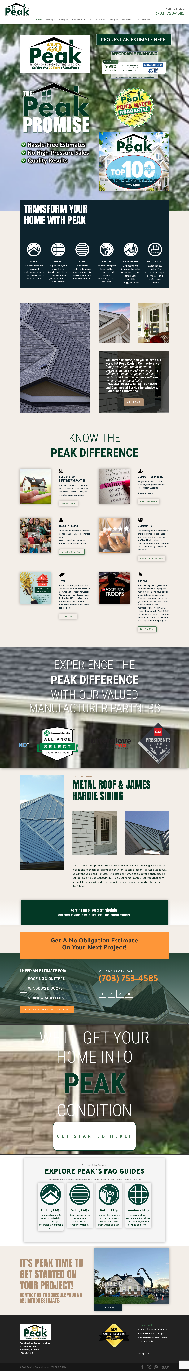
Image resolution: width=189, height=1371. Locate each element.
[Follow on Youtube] (129, 994)
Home (39, 20)
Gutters (98, 20)
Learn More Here (148, 501)
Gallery (112, 20)
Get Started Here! (94, 1136)
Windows (58, 261)
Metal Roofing (155, 261)
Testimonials (143, 20)
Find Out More (69, 503)
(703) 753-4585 (170, 13)
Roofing (49, 20)
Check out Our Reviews (151, 558)
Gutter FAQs (109, 1210)
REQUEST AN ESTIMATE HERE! (134, 39)
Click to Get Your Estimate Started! (47, 1010)
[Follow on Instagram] (120, 994)
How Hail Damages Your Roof (153, 1329)
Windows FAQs (138, 1210)
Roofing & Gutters (46, 979)
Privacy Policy (144, 1353)
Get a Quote (108, 1307)
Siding (62, 20)
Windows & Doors (80, 20)
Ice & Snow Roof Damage (152, 1333)
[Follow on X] (111, 994)
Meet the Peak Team (72, 551)
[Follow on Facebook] (102, 994)
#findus (134, 402)
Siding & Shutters (46, 999)
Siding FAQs (80, 1210)
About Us (126, 20)
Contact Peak (68, 616)
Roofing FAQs (51, 1210)
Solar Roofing (130, 261)
